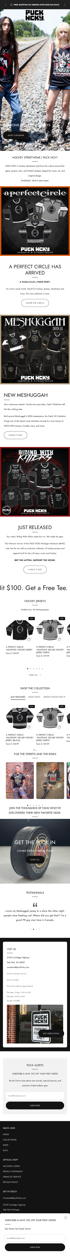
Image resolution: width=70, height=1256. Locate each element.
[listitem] (35, 5)
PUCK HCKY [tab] (34, 696)
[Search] (59, 15)
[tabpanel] (35, 728)
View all (33, 675)
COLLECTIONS (9, 1139)
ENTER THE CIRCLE (35, 303)
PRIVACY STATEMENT (13, 1171)
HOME (6, 1134)
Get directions (51, 1033)
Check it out (15, 435)
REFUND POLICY (10, 1182)
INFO (5, 1150)
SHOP (5, 1145)
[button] (29, 149)
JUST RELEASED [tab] (18, 696)
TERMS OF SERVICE (12, 1176)
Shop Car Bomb (16, 135)
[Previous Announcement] (5, 5)
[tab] (27, 668)
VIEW (50, 785)
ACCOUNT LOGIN (11, 1166)
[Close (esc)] (65, 1217)
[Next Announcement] (65, 5)
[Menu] (4, 15)
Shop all (35, 859)
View (19, 785)
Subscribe (35, 1247)
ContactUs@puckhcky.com (14, 1198)
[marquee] (35, 587)
